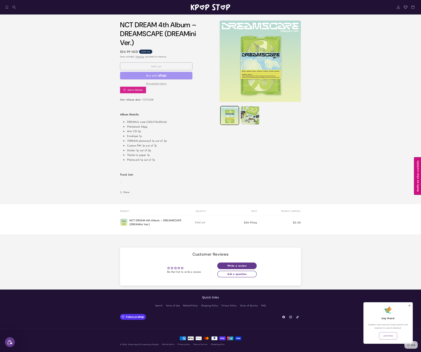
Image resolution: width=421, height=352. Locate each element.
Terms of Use (173, 305)
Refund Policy (190, 305)
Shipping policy (218, 344)
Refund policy (168, 344)
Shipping (140, 56)
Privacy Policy (229, 305)
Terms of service (200, 344)
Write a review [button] (237, 266)
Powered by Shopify (150, 344)
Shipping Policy (209, 305)
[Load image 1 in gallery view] (229, 115)
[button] (7, 7)
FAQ (263, 305)
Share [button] (126, 192)
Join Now (388, 335)
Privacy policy (184, 344)
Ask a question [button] (237, 274)
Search (159, 305)
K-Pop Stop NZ (134, 344)
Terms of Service (249, 305)
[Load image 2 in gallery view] (250, 115)
